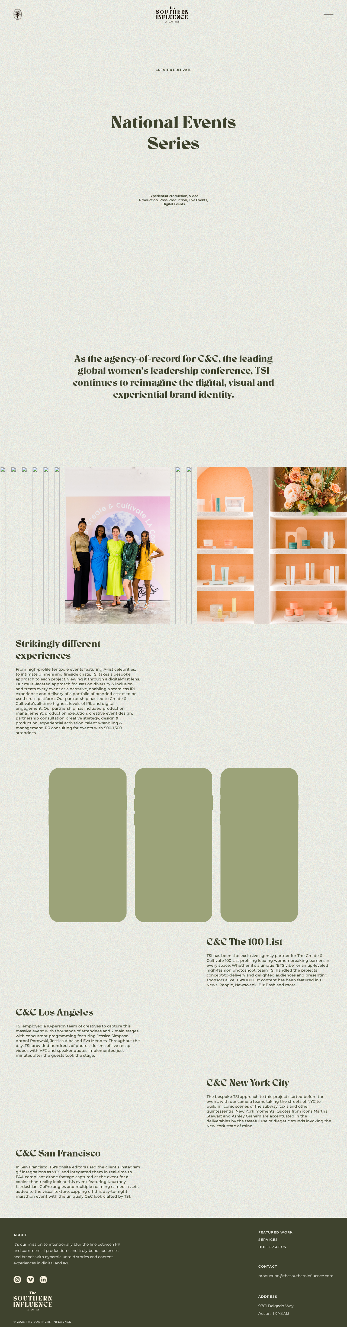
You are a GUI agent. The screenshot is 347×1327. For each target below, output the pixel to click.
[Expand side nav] (327, 15)
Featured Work (275, 1232)
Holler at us (272, 1247)
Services (268, 1240)
